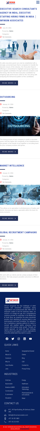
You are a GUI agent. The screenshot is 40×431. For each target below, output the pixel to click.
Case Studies (9, 365)
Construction (9, 391)
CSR (23, 362)
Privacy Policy (26, 369)
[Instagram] (18, 338)
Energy (24, 380)
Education (8, 398)
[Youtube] (30, 338)
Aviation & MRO (10, 387)
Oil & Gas (8, 380)
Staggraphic (24, 429)
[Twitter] (12, 338)
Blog (23, 358)
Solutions (8, 358)
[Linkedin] (24, 338)
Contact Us (25, 365)
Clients (24, 354)
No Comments (7, 37)
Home (7, 351)
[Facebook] (7, 338)
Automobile (8, 384)
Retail (23, 398)
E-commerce (9, 394)
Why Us (7, 362)
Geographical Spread (28, 351)
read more (8, 83)
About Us (8, 354)
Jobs (6, 369)
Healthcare (25, 384)
